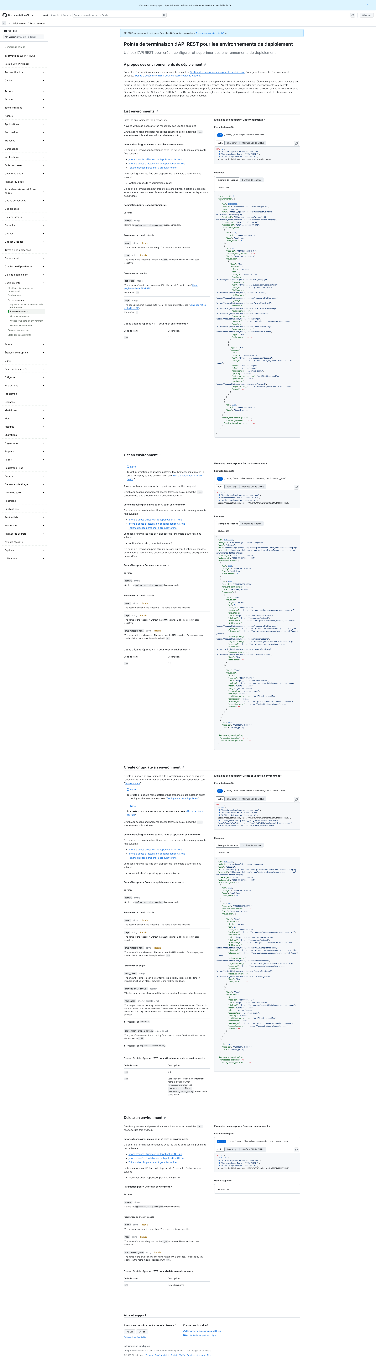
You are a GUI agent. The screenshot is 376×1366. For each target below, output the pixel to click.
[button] (165, 1021)
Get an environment (141, 455)
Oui (131, 1331)
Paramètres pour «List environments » (145, 204)
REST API (10, 31)
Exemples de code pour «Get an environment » (240, 463)
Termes (149, 1355)
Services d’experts (196, 1355)
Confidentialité (162, 1355)
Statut (174, 1355)
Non (143, 1331)
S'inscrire (366, 15)
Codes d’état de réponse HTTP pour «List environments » (156, 323)
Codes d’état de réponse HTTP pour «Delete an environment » (159, 1271)
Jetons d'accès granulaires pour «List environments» (154, 144)
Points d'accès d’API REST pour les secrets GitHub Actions (167, 75)
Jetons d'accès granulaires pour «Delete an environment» (156, 1139)
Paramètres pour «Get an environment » (146, 565)
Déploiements (19, 23)
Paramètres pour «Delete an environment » (148, 1186)
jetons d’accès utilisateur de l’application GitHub (155, 159)
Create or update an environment (152, 767)
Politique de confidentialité (135, 1337)
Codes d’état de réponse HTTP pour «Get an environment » (157, 649)
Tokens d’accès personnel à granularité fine (153, 167)
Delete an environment (143, 1117)
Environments (132, 783)
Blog (209, 1355)
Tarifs (182, 1355)
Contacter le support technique (201, 1335)
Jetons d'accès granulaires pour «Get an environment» (155, 504)
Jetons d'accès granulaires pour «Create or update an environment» (162, 834)
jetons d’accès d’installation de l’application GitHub (157, 163)
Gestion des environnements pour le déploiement (217, 72)
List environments (139, 111)
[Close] (367, 4)
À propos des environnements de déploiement (163, 64)
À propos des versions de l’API (210, 33)
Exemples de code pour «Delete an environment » (242, 1126)
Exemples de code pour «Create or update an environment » (248, 775)
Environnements (37, 23)
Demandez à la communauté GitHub (203, 1331)
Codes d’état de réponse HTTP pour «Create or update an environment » (164, 1058)
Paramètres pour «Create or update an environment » (154, 882)
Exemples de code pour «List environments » (239, 119)
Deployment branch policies (182, 798)
